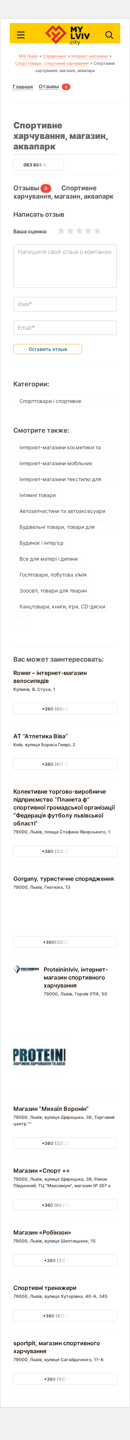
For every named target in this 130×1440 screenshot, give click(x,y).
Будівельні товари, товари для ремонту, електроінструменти (57, 528)
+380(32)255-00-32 (65, 942)
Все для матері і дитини (49, 559)
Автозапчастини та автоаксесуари (62, 511)
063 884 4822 (38, 164)
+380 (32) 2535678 (65, 1260)
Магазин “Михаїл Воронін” (51, 1108)
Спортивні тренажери (45, 1287)
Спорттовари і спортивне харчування (51, 63)
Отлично (93, 230)
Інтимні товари (38, 495)
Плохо (65, 230)
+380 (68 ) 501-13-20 (65, 1205)
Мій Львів (28, 56)
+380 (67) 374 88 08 (65, 1315)
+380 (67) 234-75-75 (65, 764)
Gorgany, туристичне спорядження (63, 878)
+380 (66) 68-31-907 (65, 708)
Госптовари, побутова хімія (53, 575)
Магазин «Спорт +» (41, 1170)
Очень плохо (56, 230)
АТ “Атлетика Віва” (40, 736)
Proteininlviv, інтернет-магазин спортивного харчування (76, 977)
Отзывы (49, 86)
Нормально (74, 230)
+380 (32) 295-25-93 (65, 1143)
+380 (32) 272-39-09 (65, 851)
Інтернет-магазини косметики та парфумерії (60, 448)
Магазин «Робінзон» (42, 1232)
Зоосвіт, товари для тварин (53, 590)
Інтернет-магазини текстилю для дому (60, 480)
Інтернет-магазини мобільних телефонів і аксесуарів (56, 464)
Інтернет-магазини (89, 56)
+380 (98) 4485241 (65, 1379)
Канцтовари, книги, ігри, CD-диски (62, 606)
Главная (23, 87)
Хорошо (83, 230)
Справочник (54, 56)
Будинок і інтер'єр (42, 543)
